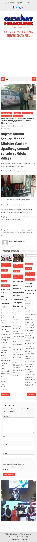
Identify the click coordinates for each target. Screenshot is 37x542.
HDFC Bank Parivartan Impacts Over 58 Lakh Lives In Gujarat (30, 290)
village (3, 235)
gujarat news (32, 230)
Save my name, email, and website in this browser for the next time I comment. (13, 466)
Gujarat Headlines (30, 311)
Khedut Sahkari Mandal (7, 232)
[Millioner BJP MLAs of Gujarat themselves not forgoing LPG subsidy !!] (6, 257)
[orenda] (18, 490)
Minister (17, 232)
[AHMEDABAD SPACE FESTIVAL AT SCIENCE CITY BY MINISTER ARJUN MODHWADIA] (18, 511)
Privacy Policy (30, 537)
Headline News (6, 116)
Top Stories (18, 116)
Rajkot (22, 232)
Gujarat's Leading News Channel (18, 33)
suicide (30, 232)
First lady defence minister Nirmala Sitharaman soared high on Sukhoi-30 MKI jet (6, 394)
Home (5, 537)
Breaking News (6, 113)
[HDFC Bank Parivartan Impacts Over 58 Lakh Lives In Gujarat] (30, 258)
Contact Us (20, 537)
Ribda (26, 232)
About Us (11, 537)
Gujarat (17, 113)
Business (29, 264)
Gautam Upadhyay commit (14, 230)
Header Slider (27, 113)
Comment (6, 416)
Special (4, 281)
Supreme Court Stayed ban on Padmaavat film (32, 394)
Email (5, 445)
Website (5, 453)
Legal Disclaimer (15, 539)
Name (5, 436)
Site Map (24, 539)
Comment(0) (6, 129)
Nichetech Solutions (20, 126)
